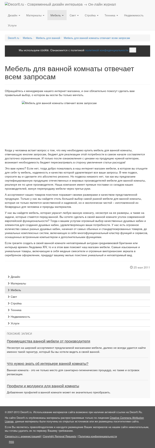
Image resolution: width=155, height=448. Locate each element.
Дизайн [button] (13, 15)
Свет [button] (73, 15)
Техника (15, 310)
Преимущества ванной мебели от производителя (48, 341)
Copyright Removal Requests (59, 436)
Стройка (16, 303)
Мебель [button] (56, 15)
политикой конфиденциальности (106, 50)
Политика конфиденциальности (97, 436)
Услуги (12, 25)
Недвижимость (133, 15)
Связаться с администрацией (23, 436)
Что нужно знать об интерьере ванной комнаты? (47, 364)
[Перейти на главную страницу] (60, 5)
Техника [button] (110, 15)
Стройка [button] (90, 15)
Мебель (15, 290)
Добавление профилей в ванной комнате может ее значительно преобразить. (59, 392)
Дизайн (15, 277)
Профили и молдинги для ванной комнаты (43, 386)
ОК (133, 50)
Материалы (18, 283)
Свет (13, 296)
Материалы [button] (34, 15)
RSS (11, 442)
